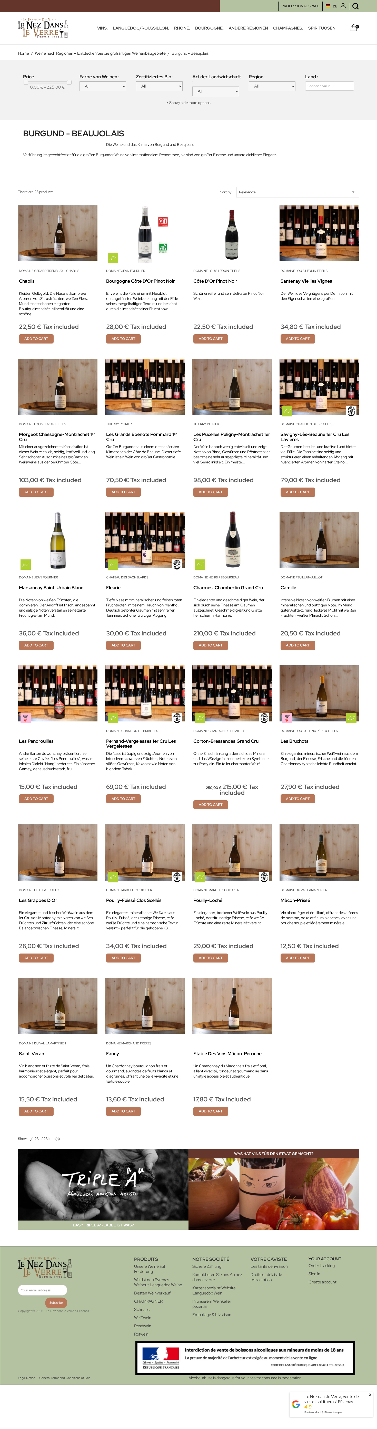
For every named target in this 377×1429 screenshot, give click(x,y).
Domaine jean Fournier (125, 271)
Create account (322, 1282)
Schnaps (142, 1309)
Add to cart (36, 338)
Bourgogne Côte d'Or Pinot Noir (140, 281)
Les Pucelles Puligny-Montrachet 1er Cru (231, 436)
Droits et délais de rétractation (266, 1277)
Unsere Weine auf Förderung (149, 1269)
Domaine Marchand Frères (128, 1043)
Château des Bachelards (127, 577)
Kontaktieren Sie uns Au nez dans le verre (217, 1277)
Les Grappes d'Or (38, 900)
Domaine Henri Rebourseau (216, 577)
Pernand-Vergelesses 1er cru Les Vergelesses (141, 743)
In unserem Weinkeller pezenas (211, 1304)
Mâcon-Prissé (295, 900)
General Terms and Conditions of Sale (64, 1378)
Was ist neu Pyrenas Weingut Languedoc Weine (158, 1282)
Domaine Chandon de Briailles (306, 424)
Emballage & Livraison (211, 1314)
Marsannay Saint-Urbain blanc (51, 587)
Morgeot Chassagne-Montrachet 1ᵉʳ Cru (57, 436)
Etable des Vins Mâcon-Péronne (227, 1053)
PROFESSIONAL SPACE (300, 6)
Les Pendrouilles (36, 741)
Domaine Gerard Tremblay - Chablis (49, 271)
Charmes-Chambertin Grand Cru (228, 587)
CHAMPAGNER (148, 1301)
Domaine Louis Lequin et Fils (216, 271)
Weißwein (142, 1317)
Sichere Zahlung (206, 1266)
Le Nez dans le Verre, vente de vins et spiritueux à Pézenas (331, 1399)
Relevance (297, 192)
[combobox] (321, 86)
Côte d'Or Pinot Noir (215, 281)
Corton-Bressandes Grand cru (226, 741)
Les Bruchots (295, 741)
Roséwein (142, 1326)
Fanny (112, 1053)
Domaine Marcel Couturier (129, 890)
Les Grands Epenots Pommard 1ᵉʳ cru (141, 436)
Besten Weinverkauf (152, 1293)
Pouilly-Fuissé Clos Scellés (134, 900)
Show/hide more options (190, 102)
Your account (325, 1259)
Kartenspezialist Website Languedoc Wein (214, 1290)
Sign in (314, 1273)
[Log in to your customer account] (343, 7)
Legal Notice (26, 1378)
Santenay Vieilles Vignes (306, 281)
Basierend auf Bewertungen (323, 1412)
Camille (288, 587)
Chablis (27, 281)
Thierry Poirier (119, 424)
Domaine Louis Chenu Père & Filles (309, 731)
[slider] (26, 82)
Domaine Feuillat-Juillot (301, 577)
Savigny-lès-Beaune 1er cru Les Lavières (315, 436)
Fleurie (113, 587)
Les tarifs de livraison (269, 1266)
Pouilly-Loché (207, 900)
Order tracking (322, 1265)
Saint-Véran (31, 1053)
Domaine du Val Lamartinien (304, 890)
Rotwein (141, 1334)
